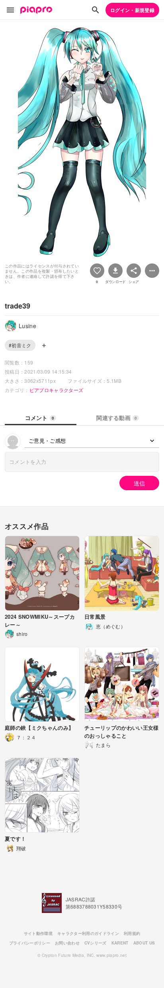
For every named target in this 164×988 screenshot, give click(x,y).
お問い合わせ (67, 943)
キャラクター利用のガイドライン (88, 933)
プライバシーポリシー (29, 943)
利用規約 (132, 933)
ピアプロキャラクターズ (56, 389)
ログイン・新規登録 (132, 10)
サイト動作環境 (38, 933)
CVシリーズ (95, 943)
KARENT (120, 943)
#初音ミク (20, 345)
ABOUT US (144, 943)
